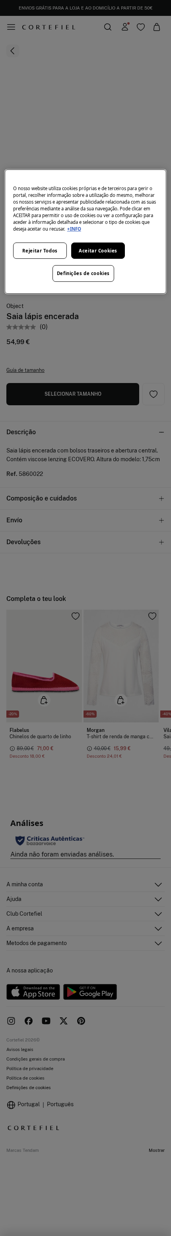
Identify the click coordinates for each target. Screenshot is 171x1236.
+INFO (74, 229)
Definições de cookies (83, 273)
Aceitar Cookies (98, 251)
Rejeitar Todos (40, 251)
